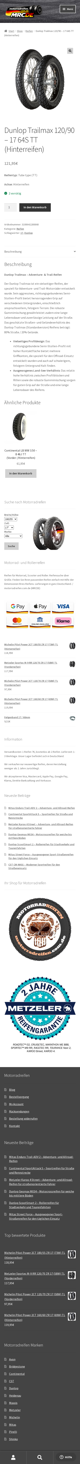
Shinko (13, 1439)
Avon (12, 1359)
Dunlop (28, 233)
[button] (70, 51)
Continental (17, 1374)
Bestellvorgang (19, 1097)
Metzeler (15, 1410)
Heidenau (15, 1395)
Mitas (12, 1424)
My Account (16, 1104)
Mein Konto (13, 1457)
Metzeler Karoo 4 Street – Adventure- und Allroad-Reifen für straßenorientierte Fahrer (40, 826)
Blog (12, 1089)
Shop (20, 31)
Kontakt (14, 1126)
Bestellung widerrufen (23, 1118)
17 (21, 233)
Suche (40, 1457)
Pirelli (13, 1432)
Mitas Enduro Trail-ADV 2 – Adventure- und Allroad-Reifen (41, 808)
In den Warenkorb (35, 207)
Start (11, 31)
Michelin (14, 1417)
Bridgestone (17, 1366)
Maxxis (13, 1403)
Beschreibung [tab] (13, 251)
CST (11, 1381)
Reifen (29, 31)
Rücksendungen (19, 1111)
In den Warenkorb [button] (20, 473)
